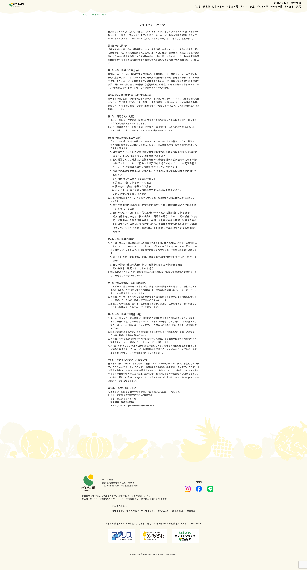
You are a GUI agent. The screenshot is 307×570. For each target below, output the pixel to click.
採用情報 (296, 3)
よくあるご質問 (143, 523)
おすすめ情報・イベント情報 (120, 523)
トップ (85, 14)
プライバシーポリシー (190, 523)
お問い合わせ (281, 3)
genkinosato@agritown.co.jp (141, 405)
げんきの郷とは (119, 505)
